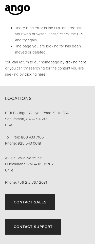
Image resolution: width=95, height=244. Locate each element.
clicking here (75, 62)
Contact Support (33, 226)
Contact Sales (30, 202)
